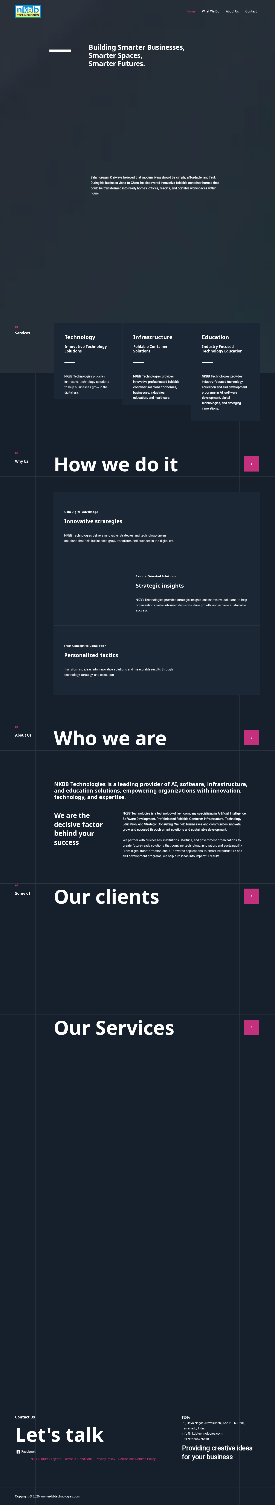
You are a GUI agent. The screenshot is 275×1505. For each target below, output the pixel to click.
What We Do (210, 11)
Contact (251, 11)
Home (191, 11)
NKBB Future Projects (46, 1459)
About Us (232, 11)
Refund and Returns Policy (137, 1459)
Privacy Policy (105, 1459)
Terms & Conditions (78, 1459)
